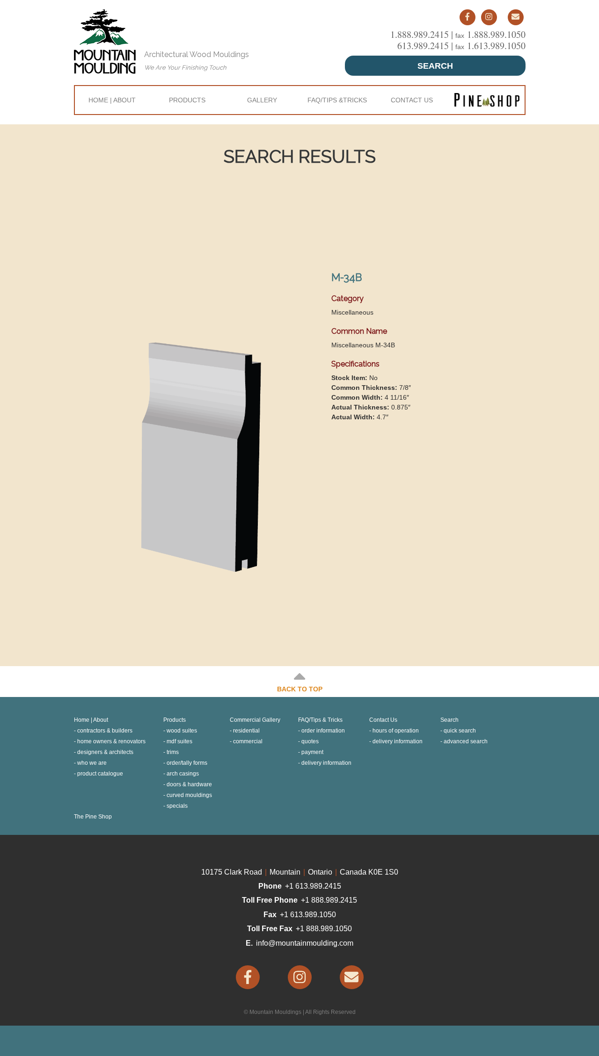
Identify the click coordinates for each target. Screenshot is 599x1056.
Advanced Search (466, 741)
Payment (312, 752)
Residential (246, 730)
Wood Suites (182, 730)
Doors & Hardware (189, 784)
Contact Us (412, 100)
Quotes (310, 741)
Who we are (92, 763)
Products (187, 100)
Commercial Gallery (255, 720)
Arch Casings (183, 773)
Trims (173, 752)
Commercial (248, 741)
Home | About (112, 100)
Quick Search (460, 730)
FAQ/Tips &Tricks (337, 100)
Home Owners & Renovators (111, 741)
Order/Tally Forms (187, 763)
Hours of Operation (396, 730)
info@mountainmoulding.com (304, 943)
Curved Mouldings (189, 795)
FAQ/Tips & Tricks (320, 720)
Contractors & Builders (104, 730)
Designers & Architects (105, 752)
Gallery (262, 100)
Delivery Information (326, 763)
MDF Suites (179, 741)
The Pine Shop (93, 816)
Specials (177, 806)
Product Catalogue (100, 773)
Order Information (323, 730)
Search (435, 66)
